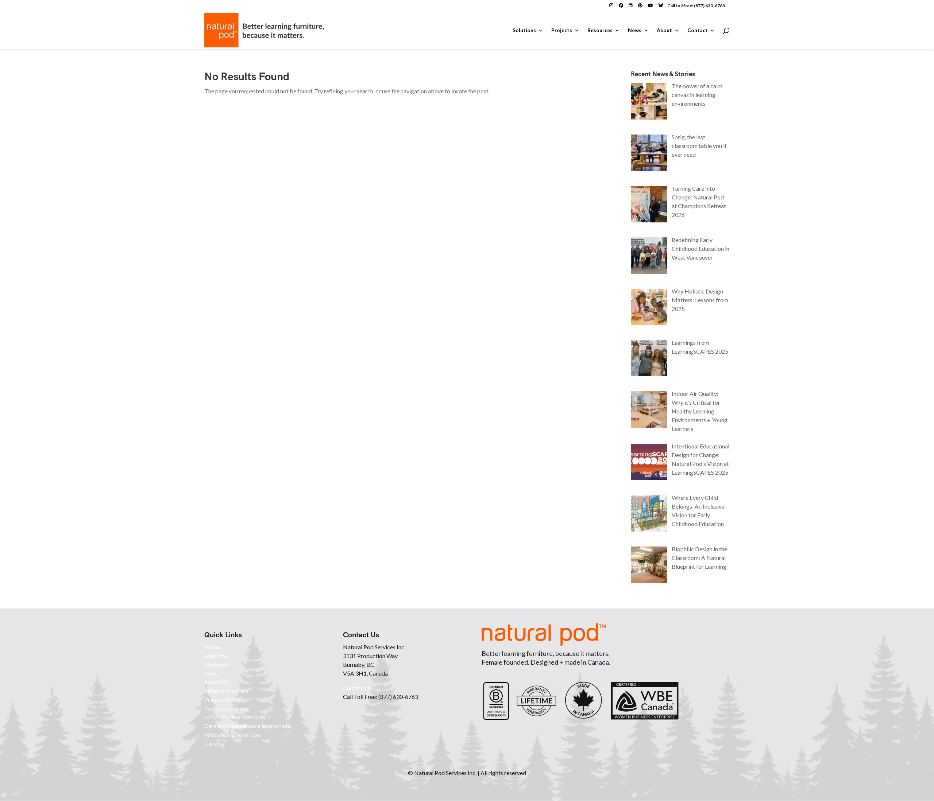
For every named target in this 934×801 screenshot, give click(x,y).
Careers (214, 743)
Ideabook (216, 664)
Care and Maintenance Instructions (248, 725)
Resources (600, 30)
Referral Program (226, 690)
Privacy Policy (222, 699)
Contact (697, 30)
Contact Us (357, 687)
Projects (561, 30)
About (664, 30)
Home (212, 646)
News (634, 30)
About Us (216, 681)
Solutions (524, 30)
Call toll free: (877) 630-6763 (696, 5)
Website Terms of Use (232, 734)
